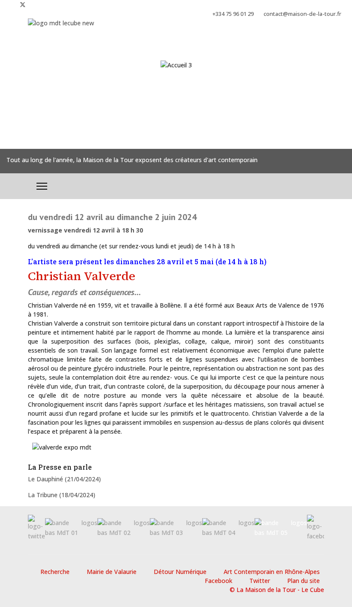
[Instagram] (36, 4)
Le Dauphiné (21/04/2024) (64, 479)
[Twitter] (23, 4)
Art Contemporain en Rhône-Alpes (272, 572)
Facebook (218, 581)
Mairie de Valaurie (112, 572)
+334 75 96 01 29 (233, 14)
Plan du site (303, 581)
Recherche (55, 572)
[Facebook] (8, 4)
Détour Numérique (180, 572)
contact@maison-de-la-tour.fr (302, 14)
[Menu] (41, 186)
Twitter (259, 581)
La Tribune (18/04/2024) (61, 495)
